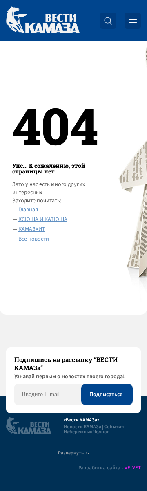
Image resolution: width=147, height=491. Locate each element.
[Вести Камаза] (43, 20)
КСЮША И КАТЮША (42, 219)
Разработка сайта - (109, 468)
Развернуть (71, 452)
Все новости (33, 239)
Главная (28, 210)
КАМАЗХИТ (31, 229)
